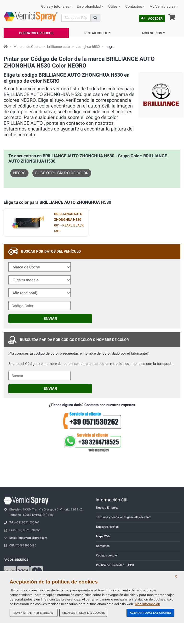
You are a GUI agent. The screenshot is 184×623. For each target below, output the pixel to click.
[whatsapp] (92, 442)
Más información (147, 604)
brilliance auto (58, 47)
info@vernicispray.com (32, 537)
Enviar (50, 318)
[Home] (6, 47)
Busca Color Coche (36, 33)
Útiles (113, 7)
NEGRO (19, 173)
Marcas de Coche (27, 47)
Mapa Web (103, 536)
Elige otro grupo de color (61, 173)
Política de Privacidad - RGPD (115, 565)
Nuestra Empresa (107, 507)
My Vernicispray (162, 7)
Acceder (155, 18)
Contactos (133, 7)
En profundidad (89, 7)
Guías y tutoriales (55, 7)
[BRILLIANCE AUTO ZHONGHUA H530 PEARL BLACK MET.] (28, 222)
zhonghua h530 (88, 47)
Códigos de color (107, 555)
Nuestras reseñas (107, 526)
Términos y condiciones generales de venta (123, 517)
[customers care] (92, 420)
